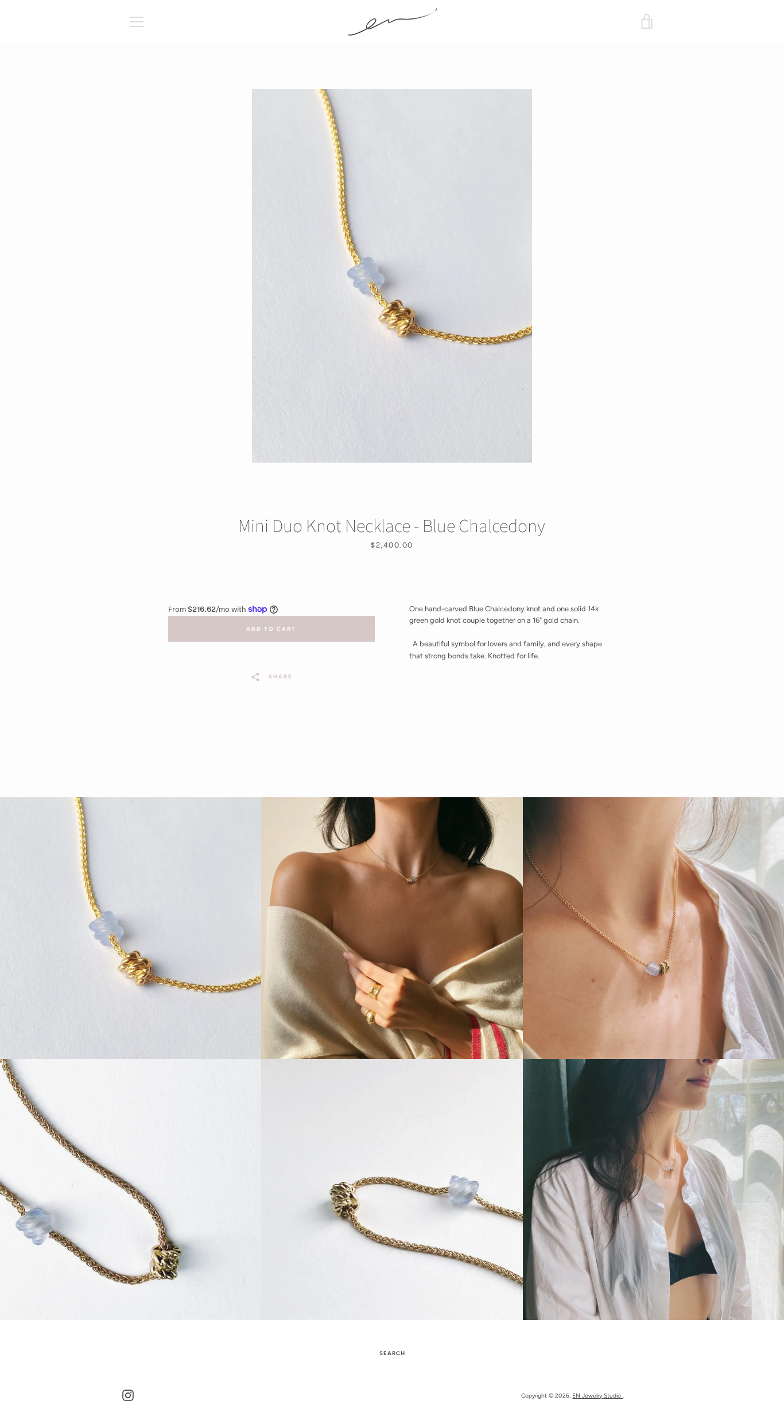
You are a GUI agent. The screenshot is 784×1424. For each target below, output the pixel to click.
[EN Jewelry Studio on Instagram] (128, 1395)
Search (392, 1353)
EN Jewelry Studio (597, 1395)
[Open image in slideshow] (392, 276)
